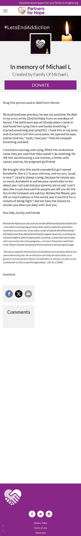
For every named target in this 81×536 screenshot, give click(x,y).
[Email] (28, 294)
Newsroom (40, 533)
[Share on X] (19, 294)
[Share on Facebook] (9, 294)
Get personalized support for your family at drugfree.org (48, 3)
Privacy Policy (40, 523)
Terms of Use (40, 528)
